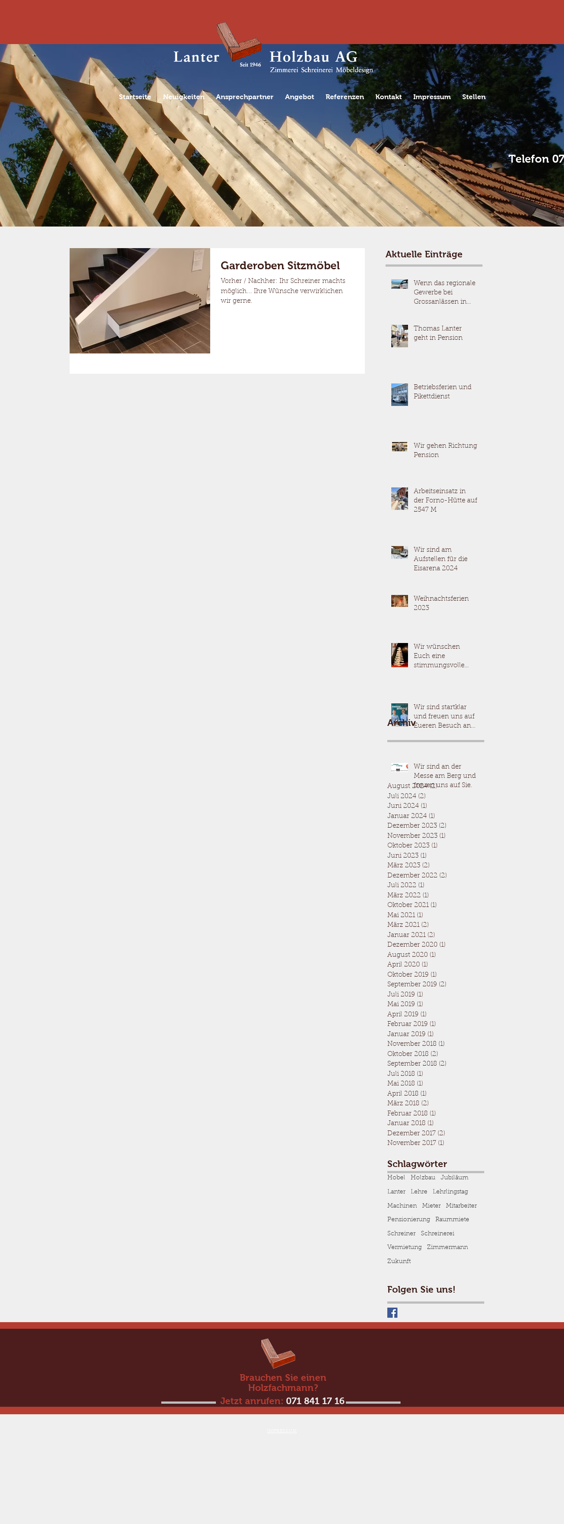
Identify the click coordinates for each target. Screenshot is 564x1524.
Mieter (431, 1206)
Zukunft (399, 1262)
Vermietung (404, 1248)
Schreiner (401, 1234)
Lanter (396, 1192)
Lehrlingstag (450, 1192)
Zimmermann (447, 1248)
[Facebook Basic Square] (392, 1313)
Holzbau (423, 1178)
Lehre (419, 1192)
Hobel (396, 1178)
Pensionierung (408, 1220)
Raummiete (452, 1220)
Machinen (402, 1206)
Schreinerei (437, 1234)
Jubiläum (454, 1178)
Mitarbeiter (461, 1206)
